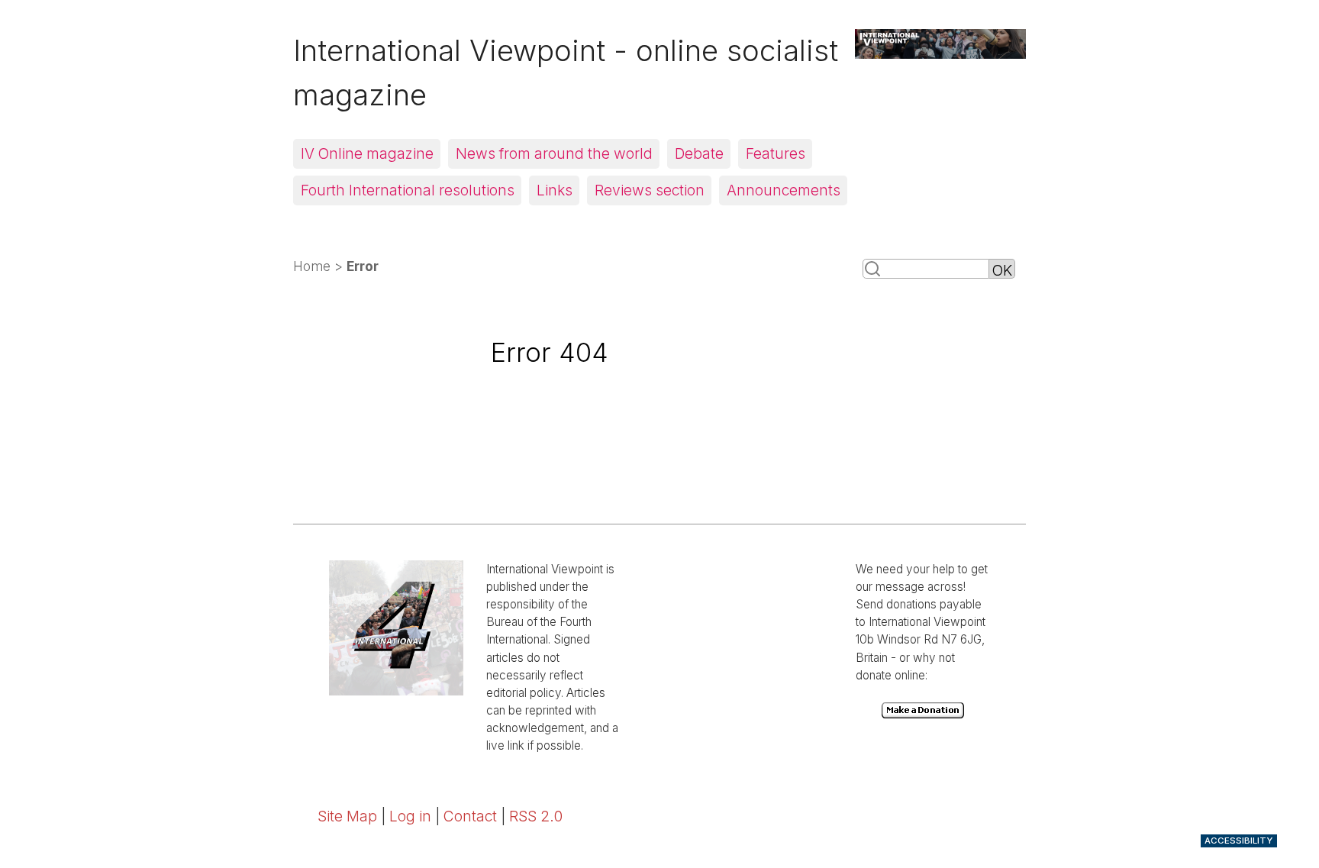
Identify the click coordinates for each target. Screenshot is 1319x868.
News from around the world (554, 153)
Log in (410, 816)
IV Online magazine (367, 153)
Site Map (347, 816)
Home (312, 266)
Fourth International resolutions (407, 190)
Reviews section (650, 190)
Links (554, 190)
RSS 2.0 (536, 816)
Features (775, 153)
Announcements (783, 190)
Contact (470, 816)
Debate (699, 153)
